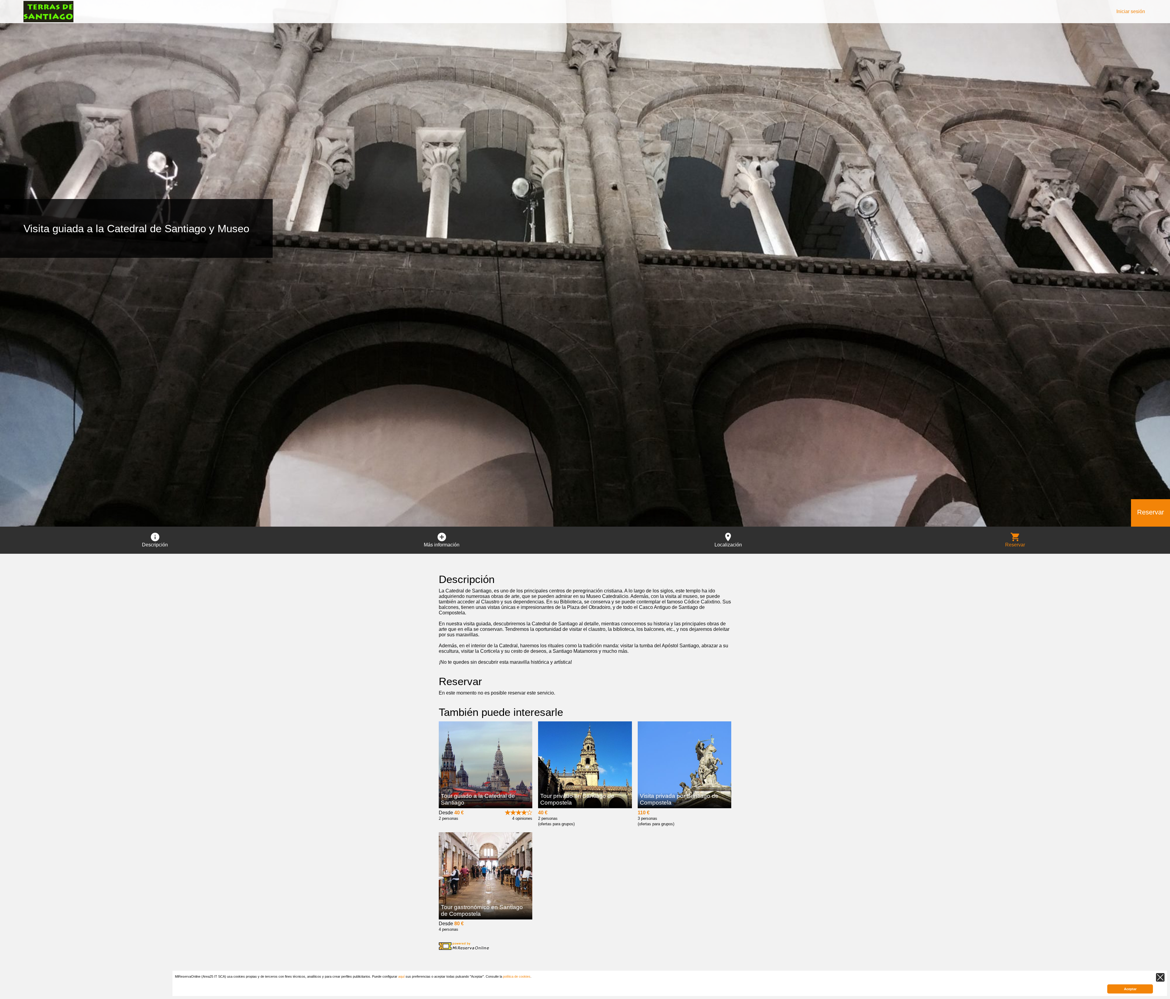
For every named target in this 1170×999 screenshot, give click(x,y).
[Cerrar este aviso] (1160, 977)
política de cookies (516, 976)
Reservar (1150, 512)
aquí (401, 976)
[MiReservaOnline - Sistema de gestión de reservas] (464, 946)
